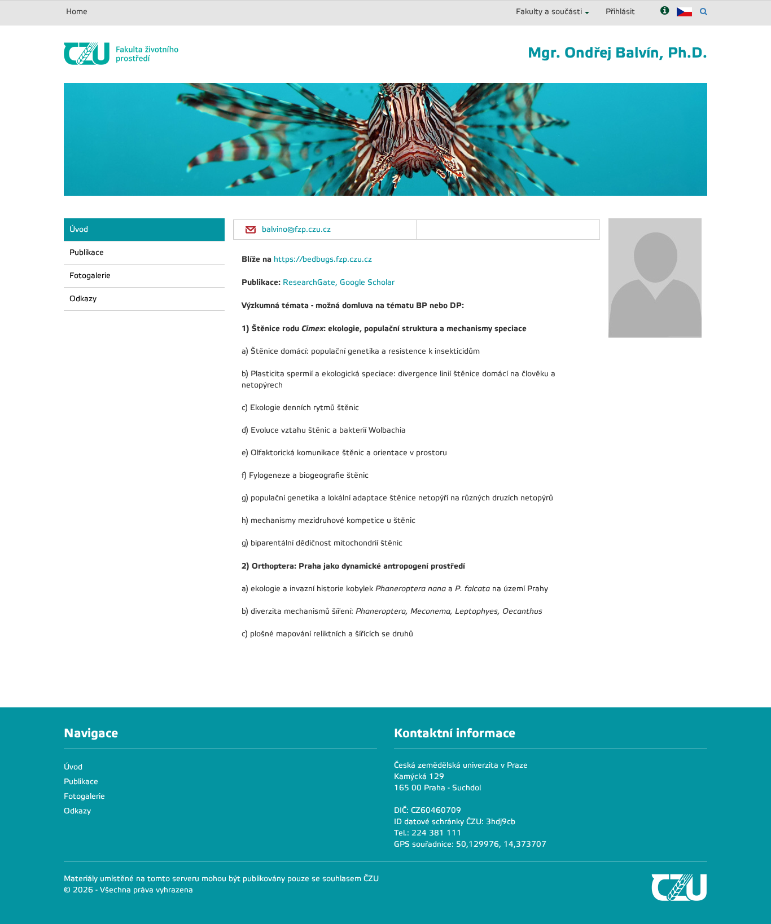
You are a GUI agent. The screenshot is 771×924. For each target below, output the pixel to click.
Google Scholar (367, 282)
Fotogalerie (90, 275)
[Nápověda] (664, 11)
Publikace (86, 252)
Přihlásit (620, 11)
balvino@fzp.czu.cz (296, 229)
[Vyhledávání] (703, 11)
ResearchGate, (311, 282)
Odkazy (83, 298)
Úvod (78, 229)
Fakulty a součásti (549, 11)
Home (76, 11)
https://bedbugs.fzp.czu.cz (323, 259)
